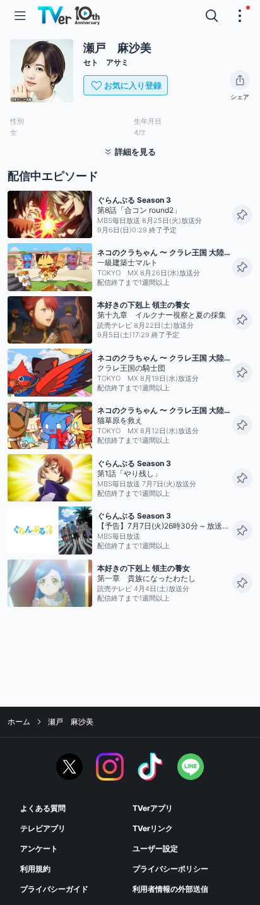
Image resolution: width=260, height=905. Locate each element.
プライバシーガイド (54, 889)
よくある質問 (43, 808)
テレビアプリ (43, 828)
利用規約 (35, 868)
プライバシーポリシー (170, 868)
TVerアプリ (153, 808)
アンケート (39, 848)
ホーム (19, 721)
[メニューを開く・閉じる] (240, 16)
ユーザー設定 (155, 848)
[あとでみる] (242, 215)
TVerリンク (153, 828)
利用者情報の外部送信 (170, 889)
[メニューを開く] (20, 16)
